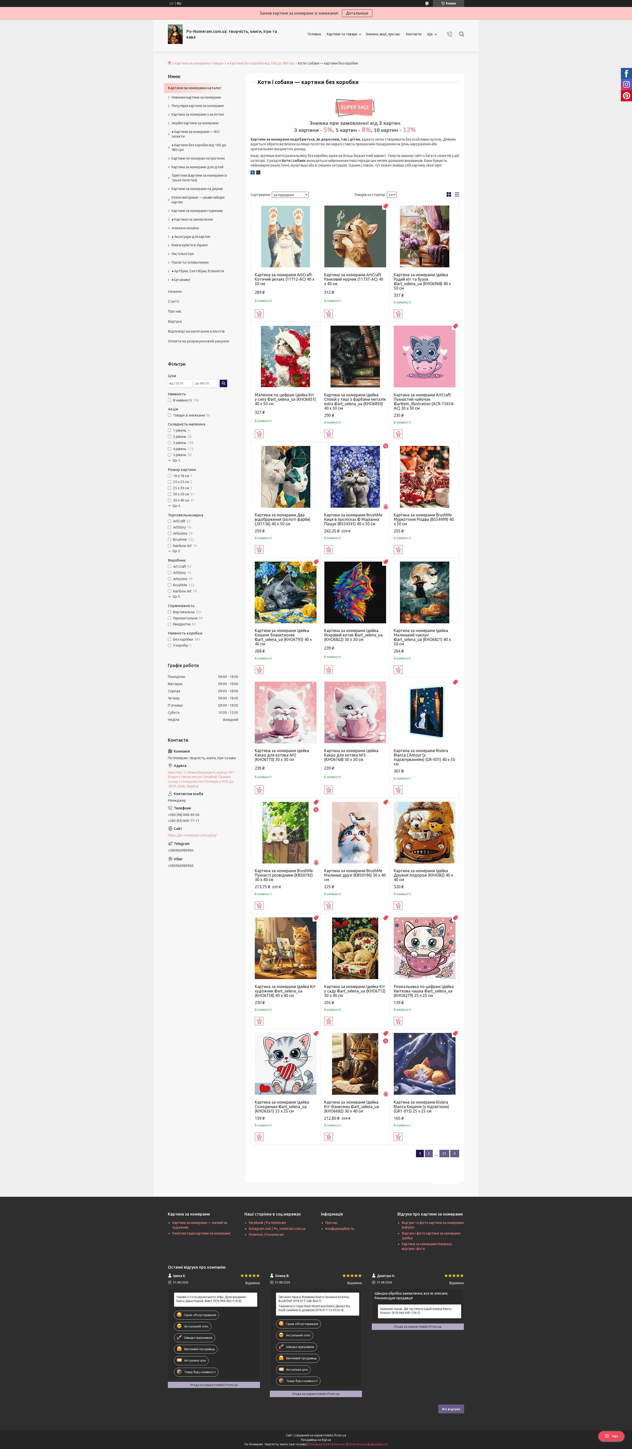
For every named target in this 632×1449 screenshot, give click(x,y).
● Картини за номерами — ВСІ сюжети (195, 134)
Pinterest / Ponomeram (266, 1235)
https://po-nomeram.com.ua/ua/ (192, 835)
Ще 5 (176, 551)
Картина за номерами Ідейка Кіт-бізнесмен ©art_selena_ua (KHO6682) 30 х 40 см (351, 1106)
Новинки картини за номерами (196, 97)
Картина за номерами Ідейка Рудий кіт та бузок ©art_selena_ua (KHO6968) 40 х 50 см (422, 281)
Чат (615, 1436)
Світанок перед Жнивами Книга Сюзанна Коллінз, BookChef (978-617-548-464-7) (314, 1298)
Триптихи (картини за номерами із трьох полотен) (199, 177)
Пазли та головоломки (190, 262)
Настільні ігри (183, 254)
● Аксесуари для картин (191, 237)
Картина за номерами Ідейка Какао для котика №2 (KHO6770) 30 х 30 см (282, 755)
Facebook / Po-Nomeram (267, 1223)
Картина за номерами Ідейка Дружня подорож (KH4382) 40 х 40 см (423, 875)
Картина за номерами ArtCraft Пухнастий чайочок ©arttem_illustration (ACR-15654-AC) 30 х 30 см (424, 401)
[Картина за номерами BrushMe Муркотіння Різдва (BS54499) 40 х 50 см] (424, 476)
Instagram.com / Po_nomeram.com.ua (277, 1229)
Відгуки (175, 321)
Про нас (174, 311)
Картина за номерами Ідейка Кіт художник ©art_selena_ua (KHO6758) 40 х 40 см (285, 991)
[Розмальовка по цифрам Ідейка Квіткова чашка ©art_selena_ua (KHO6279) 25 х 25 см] (424, 948)
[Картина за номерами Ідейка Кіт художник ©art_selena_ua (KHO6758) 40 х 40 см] (285, 948)
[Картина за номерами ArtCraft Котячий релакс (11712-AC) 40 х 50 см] (285, 236)
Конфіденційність (339, 1229)
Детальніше (357, 13)
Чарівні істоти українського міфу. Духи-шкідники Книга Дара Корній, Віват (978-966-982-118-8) (211, 1298)
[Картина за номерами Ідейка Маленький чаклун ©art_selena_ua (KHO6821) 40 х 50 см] (424, 592)
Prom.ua (340, 1435)
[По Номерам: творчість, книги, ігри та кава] (175, 34)
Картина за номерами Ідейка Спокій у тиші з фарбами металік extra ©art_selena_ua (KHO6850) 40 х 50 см (355, 401)
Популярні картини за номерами (198, 106)
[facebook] (253, 173)
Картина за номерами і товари (199, 63)
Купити (259, 314)
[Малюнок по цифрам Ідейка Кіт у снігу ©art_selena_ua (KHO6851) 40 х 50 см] (285, 356)
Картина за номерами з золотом (198, 114)
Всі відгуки (451, 1409)
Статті (173, 301)
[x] (258, 173)
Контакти (413, 34)
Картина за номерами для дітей (197, 167)
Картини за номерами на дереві (197, 189)
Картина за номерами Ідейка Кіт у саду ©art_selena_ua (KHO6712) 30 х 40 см (355, 991)
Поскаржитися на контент (327, 1444)
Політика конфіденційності (368, 1444)
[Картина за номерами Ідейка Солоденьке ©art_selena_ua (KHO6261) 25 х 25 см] (285, 1064)
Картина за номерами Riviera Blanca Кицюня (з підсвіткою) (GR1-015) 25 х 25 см (421, 1106)
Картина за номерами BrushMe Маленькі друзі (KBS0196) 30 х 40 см (355, 875)
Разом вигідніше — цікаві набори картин (198, 199)
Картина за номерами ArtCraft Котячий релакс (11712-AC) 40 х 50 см (284, 279)
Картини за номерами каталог (194, 88)
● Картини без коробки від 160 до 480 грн (261, 63)
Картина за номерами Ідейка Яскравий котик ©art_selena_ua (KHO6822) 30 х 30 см (353, 635)
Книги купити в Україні (190, 245)
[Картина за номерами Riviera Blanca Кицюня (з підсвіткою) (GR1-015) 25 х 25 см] (424, 1064)
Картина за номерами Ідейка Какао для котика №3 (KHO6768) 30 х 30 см (351, 755)
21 (444, 1153)
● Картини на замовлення (192, 219)
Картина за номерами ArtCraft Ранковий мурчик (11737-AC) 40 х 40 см (353, 279)
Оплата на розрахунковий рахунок (198, 341)
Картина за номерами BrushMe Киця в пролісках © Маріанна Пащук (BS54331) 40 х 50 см (353, 519)
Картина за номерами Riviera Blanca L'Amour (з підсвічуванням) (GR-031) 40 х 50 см (424, 757)
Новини (175, 291)
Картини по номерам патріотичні (198, 158)
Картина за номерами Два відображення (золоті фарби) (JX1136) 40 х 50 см (282, 519)
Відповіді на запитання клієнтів (196, 331)
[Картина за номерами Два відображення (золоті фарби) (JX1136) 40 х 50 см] (285, 476)
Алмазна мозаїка (185, 228)
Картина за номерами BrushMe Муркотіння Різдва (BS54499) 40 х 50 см (424, 519)
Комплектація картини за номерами (201, 1233)
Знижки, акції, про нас (383, 34)
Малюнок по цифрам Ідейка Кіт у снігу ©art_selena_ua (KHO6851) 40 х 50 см (285, 399)
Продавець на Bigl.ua (316, 1439)
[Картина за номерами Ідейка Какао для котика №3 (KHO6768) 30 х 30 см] (355, 712)
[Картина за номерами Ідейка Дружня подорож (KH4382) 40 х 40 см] (424, 832)
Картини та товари (342, 34)
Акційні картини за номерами (195, 123)
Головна (314, 34)
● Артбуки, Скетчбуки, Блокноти (198, 271)
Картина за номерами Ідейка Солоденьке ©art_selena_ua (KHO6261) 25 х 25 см (282, 1106)
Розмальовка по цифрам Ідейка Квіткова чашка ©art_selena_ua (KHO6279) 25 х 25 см (424, 991)
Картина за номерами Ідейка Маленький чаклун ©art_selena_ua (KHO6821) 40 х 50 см (422, 637)
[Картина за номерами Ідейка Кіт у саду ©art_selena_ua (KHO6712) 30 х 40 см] (355, 948)
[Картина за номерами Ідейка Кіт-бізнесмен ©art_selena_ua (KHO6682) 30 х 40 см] (355, 1064)
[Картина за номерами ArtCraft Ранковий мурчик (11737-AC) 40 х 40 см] (355, 236)
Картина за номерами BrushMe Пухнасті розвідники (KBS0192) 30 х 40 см (284, 875)
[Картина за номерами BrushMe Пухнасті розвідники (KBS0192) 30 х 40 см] (285, 832)
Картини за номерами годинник (197, 211)
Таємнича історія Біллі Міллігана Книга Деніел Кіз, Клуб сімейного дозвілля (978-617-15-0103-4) (314, 1308)
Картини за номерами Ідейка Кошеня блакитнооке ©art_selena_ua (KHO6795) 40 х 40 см (283, 637)
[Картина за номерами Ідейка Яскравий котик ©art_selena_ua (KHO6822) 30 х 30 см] (355, 592)
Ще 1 (176, 460)
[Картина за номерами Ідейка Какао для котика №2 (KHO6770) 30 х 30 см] (285, 712)
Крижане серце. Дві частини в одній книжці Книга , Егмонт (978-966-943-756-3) (416, 1310)
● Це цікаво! (181, 280)
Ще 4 (176, 506)
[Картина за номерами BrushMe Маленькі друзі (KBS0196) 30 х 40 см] (355, 832)
